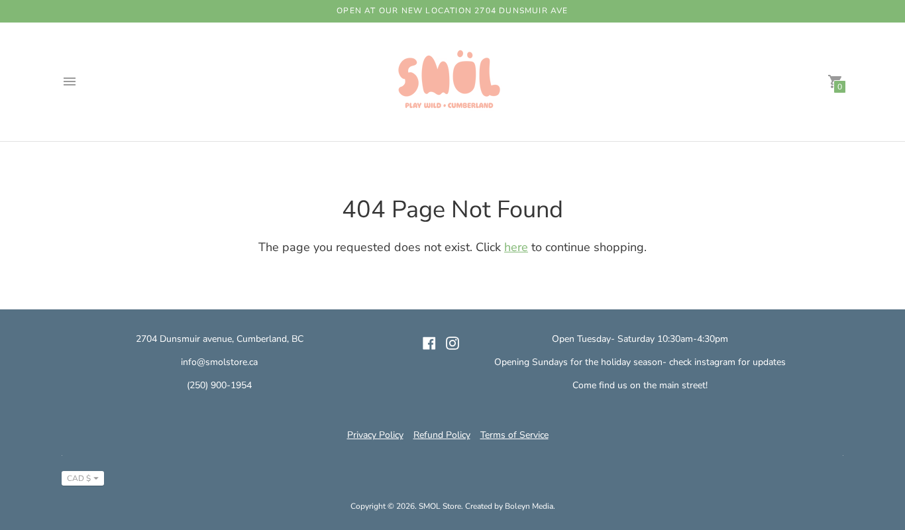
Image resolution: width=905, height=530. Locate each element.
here (516, 247)
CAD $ (79, 478)
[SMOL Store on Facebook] (429, 342)
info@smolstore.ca (219, 362)
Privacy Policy (375, 435)
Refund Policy (441, 435)
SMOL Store (440, 506)
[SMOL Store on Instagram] (452, 342)
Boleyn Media (529, 506)
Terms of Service (514, 435)
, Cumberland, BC (267, 339)
